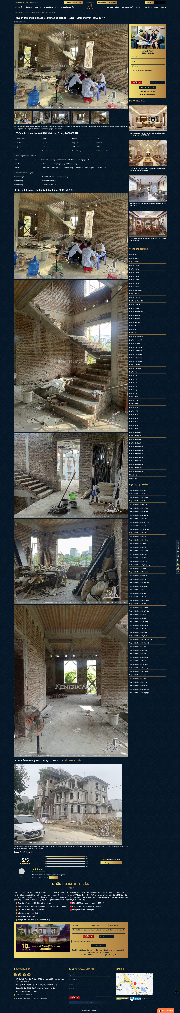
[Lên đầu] (176, 991)
